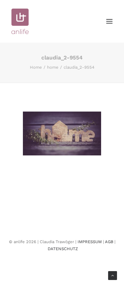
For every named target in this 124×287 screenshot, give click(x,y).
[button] (109, 21)
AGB (109, 241)
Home (36, 67)
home (53, 67)
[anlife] (20, 21)
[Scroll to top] (112, 275)
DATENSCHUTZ (63, 248)
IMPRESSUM (90, 241)
